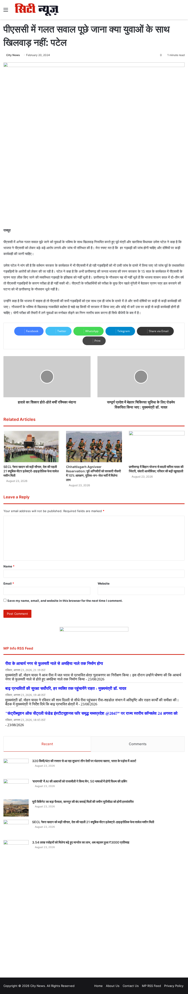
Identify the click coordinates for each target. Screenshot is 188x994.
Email (8, 583)
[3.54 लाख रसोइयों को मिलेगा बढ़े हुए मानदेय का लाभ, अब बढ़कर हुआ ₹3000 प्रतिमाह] (16, 848)
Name (8, 566)
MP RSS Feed (151, 986)
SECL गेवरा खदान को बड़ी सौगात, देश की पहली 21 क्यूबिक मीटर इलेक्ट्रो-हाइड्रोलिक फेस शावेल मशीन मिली (31, 471)
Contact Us (131, 986)
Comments (138, 744)
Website (104, 583)
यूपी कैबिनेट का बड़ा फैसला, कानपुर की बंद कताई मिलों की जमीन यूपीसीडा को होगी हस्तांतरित (83, 801)
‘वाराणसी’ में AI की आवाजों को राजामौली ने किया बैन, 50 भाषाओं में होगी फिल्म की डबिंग (79, 781)
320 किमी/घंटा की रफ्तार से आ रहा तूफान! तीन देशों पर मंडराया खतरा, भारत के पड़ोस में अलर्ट (84, 761)
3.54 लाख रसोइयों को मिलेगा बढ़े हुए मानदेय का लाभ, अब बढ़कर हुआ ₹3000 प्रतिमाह (80, 842)
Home (98, 986)
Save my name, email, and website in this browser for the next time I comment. (65, 600)
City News (13, 55)
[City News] (36, 9)
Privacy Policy (173, 986)
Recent (47, 744)
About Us (112, 986)
